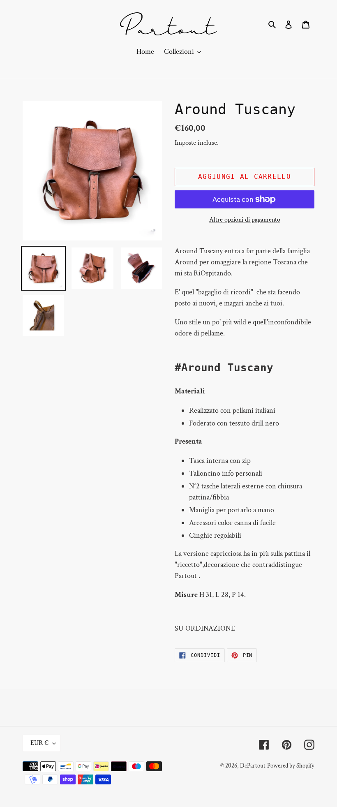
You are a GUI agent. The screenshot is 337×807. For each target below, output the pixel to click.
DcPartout (252, 766)
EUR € (39, 743)
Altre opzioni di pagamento (244, 219)
